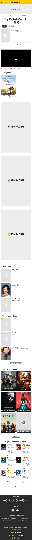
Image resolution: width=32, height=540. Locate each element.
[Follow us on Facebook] (10, 500)
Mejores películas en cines (16, 487)
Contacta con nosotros (16, 526)
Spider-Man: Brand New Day (26, 445)
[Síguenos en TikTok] (22, 500)
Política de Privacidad (8, 527)
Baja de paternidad (8, 95)
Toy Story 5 (9, 457)
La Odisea (9, 444)
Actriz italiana (16, 15)
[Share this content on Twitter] (18, 22)
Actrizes (11, 15)
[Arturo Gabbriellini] (6, 305)
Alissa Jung (15, 284)
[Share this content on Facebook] (15, 22)
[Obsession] (18, 460)
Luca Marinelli (15, 269)
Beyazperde (24, 518)
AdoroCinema (6, 520)
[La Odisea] (3, 447)
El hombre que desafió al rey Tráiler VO (24, 431)
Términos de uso (26, 526)
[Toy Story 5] (3, 460)
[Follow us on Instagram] (18, 500)
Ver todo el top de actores (16, 363)
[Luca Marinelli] (6, 275)
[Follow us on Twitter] (14, 500)
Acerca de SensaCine (5, 526)
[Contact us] (27, 500)
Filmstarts (13, 518)
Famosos (7, 15)
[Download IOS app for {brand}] (13, 510)
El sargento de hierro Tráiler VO (8, 410)
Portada (3, 15)
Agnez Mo (14, 332)
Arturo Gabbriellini (16, 298)
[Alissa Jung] (6, 290)
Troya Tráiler (24, 389)
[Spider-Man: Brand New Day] (18, 447)
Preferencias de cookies (16, 529)
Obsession (25, 457)
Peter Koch (14, 318)
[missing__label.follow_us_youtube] (5, 500)
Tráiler (8, 455)
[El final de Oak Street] (18, 473)
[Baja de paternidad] (8, 85)
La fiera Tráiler (8, 431)
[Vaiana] (3, 473)
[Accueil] (15, 2)
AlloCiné (4, 518)
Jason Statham (15, 347)
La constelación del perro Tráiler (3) (8, 389)
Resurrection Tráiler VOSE (24, 410)
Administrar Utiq (17, 527)
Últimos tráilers (16, 436)
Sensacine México (21, 520)
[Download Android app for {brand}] (18, 510)
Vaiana (8, 470)
